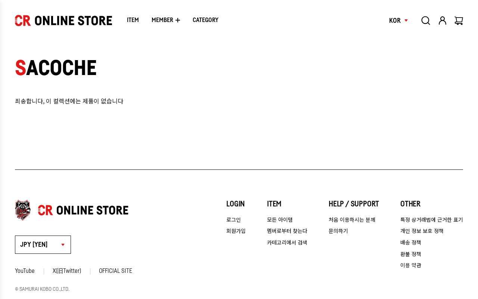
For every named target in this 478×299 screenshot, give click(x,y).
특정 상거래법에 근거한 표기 (431, 219)
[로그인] (442, 20)
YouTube (25, 271)
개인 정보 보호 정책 (422, 230)
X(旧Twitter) (67, 271)
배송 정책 (410, 242)
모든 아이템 (280, 219)
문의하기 (338, 230)
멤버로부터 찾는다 (287, 230)
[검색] (426, 20)
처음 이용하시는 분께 (352, 219)
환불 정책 (410, 254)
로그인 (233, 219)
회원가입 (236, 230)
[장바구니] (459, 20)
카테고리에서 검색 (287, 242)
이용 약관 (410, 265)
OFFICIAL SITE (115, 271)
